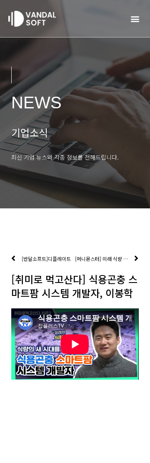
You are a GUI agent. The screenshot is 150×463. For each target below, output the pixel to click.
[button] (135, 18)
